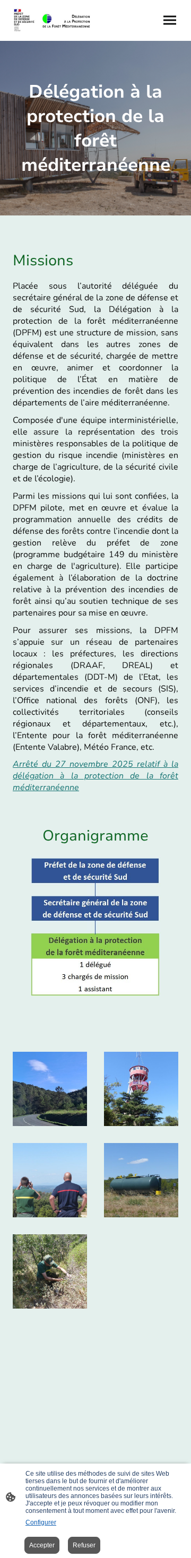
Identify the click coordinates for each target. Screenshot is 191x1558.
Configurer (40, 1522)
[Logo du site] (52, 20)
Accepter (42, 1545)
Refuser (84, 1545)
